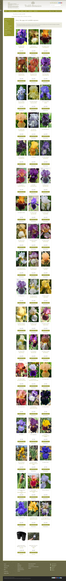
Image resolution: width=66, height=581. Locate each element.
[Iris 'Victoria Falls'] (45, 92)
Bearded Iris (6, 22)
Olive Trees (6, 24)
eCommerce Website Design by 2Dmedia (18, 578)
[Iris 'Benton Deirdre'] (45, 231)
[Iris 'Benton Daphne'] (33, 453)
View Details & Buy (21, 108)
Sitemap (5, 577)
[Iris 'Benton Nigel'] (33, 203)
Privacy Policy (8, 577)
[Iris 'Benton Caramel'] (45, 314)
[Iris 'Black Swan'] (45, 175)
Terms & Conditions (12, 577)
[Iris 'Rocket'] (33, 148)
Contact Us (6, 571)
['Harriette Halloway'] (45, 481)
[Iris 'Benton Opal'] (45, 203)
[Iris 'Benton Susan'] (21, 231)
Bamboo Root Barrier (8, 32)
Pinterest (61, 2)
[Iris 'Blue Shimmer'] (45, 148)
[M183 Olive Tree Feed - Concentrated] (33, 536)
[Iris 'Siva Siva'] (33, 37)
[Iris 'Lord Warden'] (21, 453)
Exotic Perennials (7, 27)
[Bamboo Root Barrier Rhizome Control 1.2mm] (21, 536)
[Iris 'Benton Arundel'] (45, 342)
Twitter (58, 2)
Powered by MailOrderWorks (27, 578)
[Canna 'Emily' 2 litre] (33, 508)
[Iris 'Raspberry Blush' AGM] (21, 481)
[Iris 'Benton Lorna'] (33, 259)
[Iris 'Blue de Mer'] (45, 453)
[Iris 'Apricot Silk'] (21, 120)
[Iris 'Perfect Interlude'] (33, 92)
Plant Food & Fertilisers (8, 25)
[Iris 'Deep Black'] (21, 148)
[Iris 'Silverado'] (33, 120)
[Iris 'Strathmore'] (45, 259)
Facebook (60, 2)
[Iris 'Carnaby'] (33, 481)
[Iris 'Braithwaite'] (33, 370)
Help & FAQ (6, 573)
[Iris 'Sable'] (33, 175)
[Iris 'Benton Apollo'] (45, 286)
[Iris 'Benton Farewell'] (21, 259)
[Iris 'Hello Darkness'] (45, 120)
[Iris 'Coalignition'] (33, 425)
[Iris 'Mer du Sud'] (21, 508)
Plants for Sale (6, 565)
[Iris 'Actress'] (21, 425)
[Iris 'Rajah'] (45, 425)
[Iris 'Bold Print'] (33, 397)
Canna (6, 21)
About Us (5, 567)
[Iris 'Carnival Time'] (33, 64)
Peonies (6, 34)
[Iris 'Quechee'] (21, 175)
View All (29, 568)
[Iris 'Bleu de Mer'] (21, 37)
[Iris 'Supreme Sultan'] (45, 37)
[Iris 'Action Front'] (21, 397)
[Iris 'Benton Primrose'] (21, 314)
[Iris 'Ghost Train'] (45, 64)
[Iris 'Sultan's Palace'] (21, 370)
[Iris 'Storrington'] (33, 342)
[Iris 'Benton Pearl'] (33, 286)
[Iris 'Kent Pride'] (21, 64)
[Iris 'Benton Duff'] (21, 342)
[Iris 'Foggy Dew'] (45, 508)
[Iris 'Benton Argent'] (33, 314)
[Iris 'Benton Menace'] (33, 231)
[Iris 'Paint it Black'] (45, 397)
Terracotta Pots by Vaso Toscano (8, 29)
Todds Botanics (33, 4)
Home (6, 11)
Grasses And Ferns (7, 31)
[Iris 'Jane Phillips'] (21, 92)
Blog (5, 569)
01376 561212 (53, 2)
